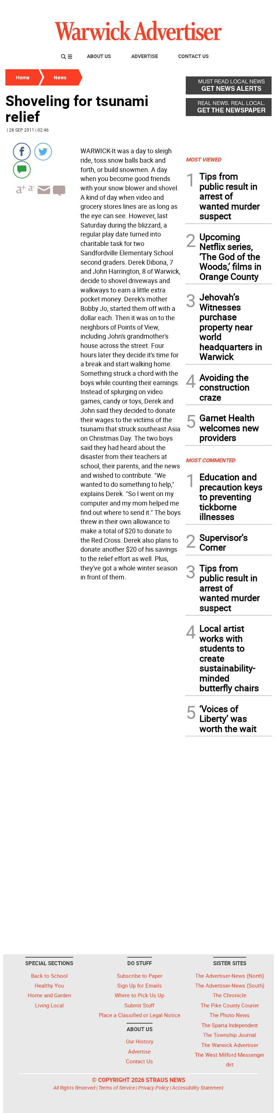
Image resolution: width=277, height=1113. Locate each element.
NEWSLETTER (213, 8)
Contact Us (193, 56)
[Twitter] (43, 151)
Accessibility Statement (198, 1087)
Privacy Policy (153, 1087)
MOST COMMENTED (210, 460)
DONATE (254, 8)
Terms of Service (116, 1087)
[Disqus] (93, 676)
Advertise (144, 56)
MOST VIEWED (203, 159)
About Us (99, 56)
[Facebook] (22, 151)
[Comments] (22, 169)
